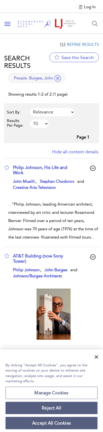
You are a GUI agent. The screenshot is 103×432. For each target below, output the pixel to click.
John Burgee (55, 269)
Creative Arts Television (34, 187)
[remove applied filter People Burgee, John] (57, 78)
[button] (7, 167)
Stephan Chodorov (57, 181)
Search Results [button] (17, 61)
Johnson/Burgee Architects (37, 275)
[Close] (96, 357)
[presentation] (53, 314)
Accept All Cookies (51, 423)
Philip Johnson (26, 269)
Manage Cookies (51, 392)
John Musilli (24, 181)
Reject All (51, 408)
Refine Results (83, 44)
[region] (51, 390)
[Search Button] (95, 23)
